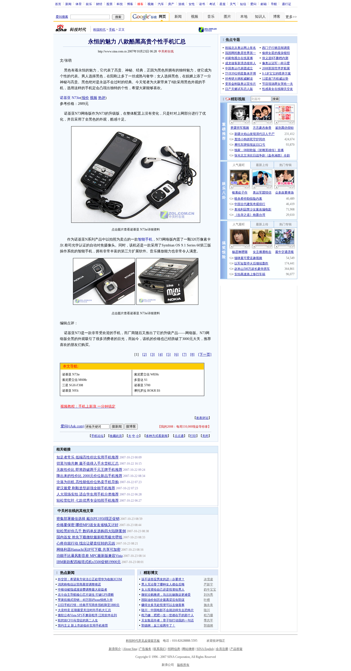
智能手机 (145, 239)
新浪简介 (115, 649)
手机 (112, 29)
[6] (176, 354)
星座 (222, 3)
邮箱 (264, 3)
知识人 (260, 17)
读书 (202, 3)
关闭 (205, 436)
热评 (101, 98)
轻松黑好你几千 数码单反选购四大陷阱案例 (91, 531)
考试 (212, 3)
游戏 (181, 3)
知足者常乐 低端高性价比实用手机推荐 (88, 457)
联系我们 (159, 649)
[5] (168, 354)
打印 (193, 436)
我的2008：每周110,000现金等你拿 (184, 426)
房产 (171, 3)
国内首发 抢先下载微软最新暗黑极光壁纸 (89, 537)
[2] (144, 354)
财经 (99, 3)
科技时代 (99, 29)
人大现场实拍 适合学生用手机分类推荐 (88, 494)
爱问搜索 (62, 17)
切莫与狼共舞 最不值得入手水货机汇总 (88, 463)
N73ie (76, 98)
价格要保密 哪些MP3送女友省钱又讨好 (87, 525)
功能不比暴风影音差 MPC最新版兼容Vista (90, 556)
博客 (130, 3)
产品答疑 (236, 649)
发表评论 (202, 418)
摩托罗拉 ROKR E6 (147, 390)
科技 (120, 3)
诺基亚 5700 (142, 385)
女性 (192, 3)
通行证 (286, 3)
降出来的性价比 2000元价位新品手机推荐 (89, 476)
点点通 (179, 436)
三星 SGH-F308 (72, 385)
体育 (79, 3)
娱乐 (89, 3)
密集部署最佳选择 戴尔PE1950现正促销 (88, 519)
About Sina (130, 649)
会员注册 (222, 649)
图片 (227, 17)
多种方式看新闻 (157, 436)
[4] (160, 354)
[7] (184, 354)
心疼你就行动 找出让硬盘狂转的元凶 (86, 543)
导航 (274, 3)
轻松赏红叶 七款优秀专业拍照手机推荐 (88, 500)
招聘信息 (174, 649)
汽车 (161, 3)
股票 (109, 3)
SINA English (205, 649)
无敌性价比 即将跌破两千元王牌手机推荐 (89, 470)
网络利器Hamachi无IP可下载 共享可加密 (89, 549)
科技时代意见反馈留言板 (143, 640)
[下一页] (204, 354)
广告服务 (145, 649)
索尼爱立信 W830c (146, 374)
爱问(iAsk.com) (72, 426)
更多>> (291, 17)
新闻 (68, 3)
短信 (243, 3)
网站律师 (188, 649)
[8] (192, 354)
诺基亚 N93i (70, 390)
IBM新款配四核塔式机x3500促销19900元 (89, 562)
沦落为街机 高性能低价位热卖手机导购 (88, 482)
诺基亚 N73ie (71, 374)
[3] (152, 354)
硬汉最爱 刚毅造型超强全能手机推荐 (86, 488)
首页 (58, 3)
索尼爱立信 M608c (74, 380)
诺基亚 (65, 98)
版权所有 (183, 665)
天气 (233, 3)
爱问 (253, 3)
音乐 (211, 17)
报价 (85, 98)
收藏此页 (116, 436)
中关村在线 (166, 51)
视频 (150, 3)
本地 (243, 17)
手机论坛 (97, 436)
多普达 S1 (140, 380)
